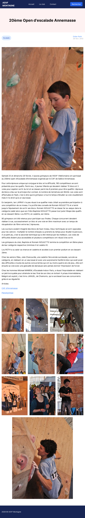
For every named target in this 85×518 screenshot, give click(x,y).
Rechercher (76, 4)
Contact (53, 4)
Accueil (31, 4)
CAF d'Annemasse (10, 288)
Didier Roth (77, 36)
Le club (42, 4)
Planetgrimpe (7, 293)
